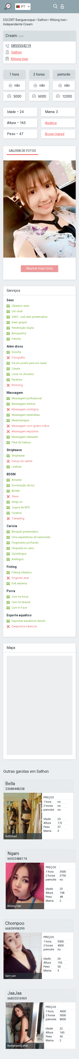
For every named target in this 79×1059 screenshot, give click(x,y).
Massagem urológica (25, 409)
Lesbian (17, 466)
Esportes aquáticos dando (28, 620)
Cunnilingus (19, 553)
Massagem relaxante (25, 436)
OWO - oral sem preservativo (30, 316)
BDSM (16, 490)
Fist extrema (19, 583)
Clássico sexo (20, 305)
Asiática (51, 123)
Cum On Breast (21, 602)
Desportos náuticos (24, 626)
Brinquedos (19, 333)
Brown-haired (54, 134)
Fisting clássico (22, 572)
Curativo (17, 513)
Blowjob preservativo (25, 531)
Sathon (43, 20)
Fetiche (16, 338)
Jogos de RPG (21, 507)
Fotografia (18, 357)
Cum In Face (19, 607)
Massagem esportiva (25, 431)
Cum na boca (20, 596)
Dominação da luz (23, 485)
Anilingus (17, 559)
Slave (15, 496)
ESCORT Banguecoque (19, 20)
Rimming (17, 385)
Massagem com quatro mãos (30, 425)
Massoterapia (20, 420)
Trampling (18, 518)
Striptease (18, 455)
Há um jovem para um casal (29, 363)
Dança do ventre (22, 461)
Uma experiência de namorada (31, 537)
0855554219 (21, 46)
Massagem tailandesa (26, 414)
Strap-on (17, 501)
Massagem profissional (27, 398)
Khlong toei (58, 20)
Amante (17, 479)
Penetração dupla (23, 327)
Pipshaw (17, 379)
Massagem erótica (23, 403)
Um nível (17, 311)
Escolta (16, 352)
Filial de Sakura (21, 442)
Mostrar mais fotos (39, 268)
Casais (16, 368)
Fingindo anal (20, 578)
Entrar (63, 5)
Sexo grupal (19, 322)
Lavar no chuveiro (23, 374)
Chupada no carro (23, 548)
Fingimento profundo (25, 542)
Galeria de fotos (22, 150)
